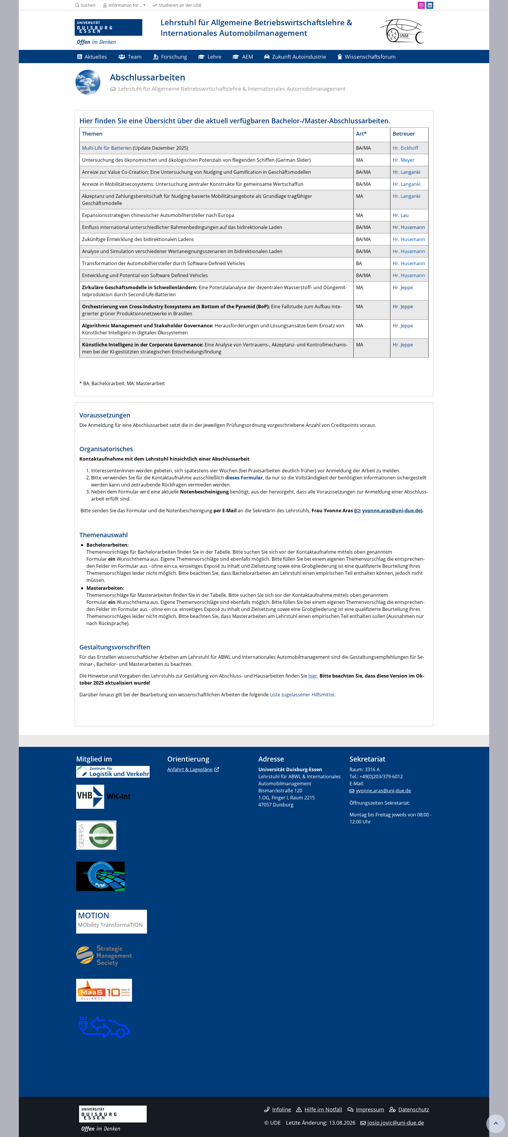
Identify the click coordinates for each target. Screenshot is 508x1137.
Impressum (370, 1109)
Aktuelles (96, 56)
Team (135, 56)
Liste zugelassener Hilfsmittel (302, 694)
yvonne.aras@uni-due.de (391, 510)
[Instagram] (421, 5)
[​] (104, 956)
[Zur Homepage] (108, 32)
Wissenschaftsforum (370, 56)
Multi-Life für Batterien (107, 148)
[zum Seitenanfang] (495, 1123)
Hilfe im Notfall (323, 1109)
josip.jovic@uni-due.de (395, 1122)
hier (312, 676)
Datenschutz (413, 1109)
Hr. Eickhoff (405, 148)
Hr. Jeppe (403, 287)
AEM (247, 56)
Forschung (174, 56)
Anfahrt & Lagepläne (190, 769)
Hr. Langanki (406, 172)
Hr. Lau (401, 215)
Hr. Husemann (409, 227)
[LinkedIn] (429, 5)
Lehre (214, 56)
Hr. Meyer (404, 160)
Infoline (281, 1109)
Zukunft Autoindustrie (299, 56)
